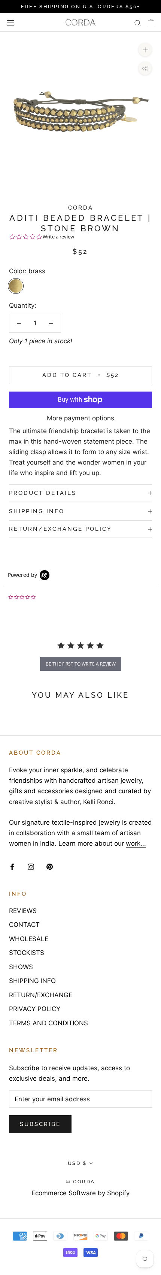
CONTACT (24, 924)
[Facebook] (12, 866)
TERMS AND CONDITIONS (48, 1023)
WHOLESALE (28, 939)
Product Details (42, 493)
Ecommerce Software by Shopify (80, 1193)
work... (136, 843)
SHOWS (21, 967)
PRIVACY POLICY (34, 1009)
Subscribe (40, 1124)
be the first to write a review (81, 664)
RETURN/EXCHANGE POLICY (60, 529)
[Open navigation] (10, 22)
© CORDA (80, 1181)
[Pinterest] (49, 866)
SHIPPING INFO (36, 511)
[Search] (137, 22)
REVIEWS (23, 911)
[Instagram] (31, 866)
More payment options (80, 418)
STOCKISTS (26, 952)
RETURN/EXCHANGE (40, 995)
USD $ (77, 1163)
